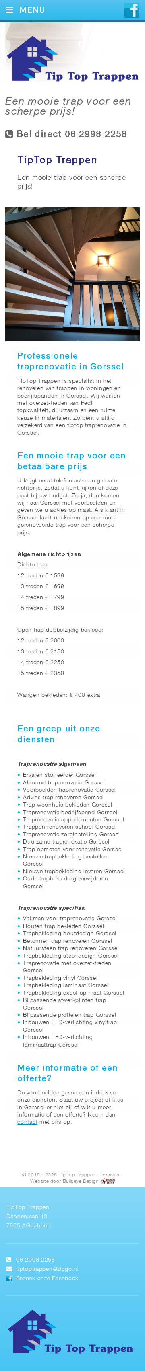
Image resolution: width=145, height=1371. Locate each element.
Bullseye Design (81, 1181)
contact (27, 1122)
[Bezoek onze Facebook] (131, 11)
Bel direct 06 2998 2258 (70, 135)
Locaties (110, 1175)
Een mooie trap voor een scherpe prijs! (68, 107)
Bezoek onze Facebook (47, 1278)
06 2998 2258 (35, 1260)
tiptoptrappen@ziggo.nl (47, 1269)
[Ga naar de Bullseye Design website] (107, 1181)
